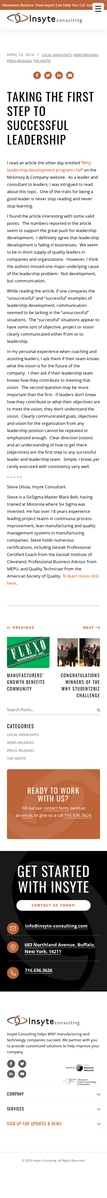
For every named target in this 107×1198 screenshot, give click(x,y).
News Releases (86, 55)
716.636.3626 (78, 815)
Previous (22, 627)
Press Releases (19, 60)
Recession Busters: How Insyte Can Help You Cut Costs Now (53, 5)
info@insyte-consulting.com (56, 926)
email (26, 815)
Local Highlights (57, 55)
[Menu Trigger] (98, 8)
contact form (55, 808)
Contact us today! (54, 905)
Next (89, 627)
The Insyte (42, 60)
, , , (60, 948)
